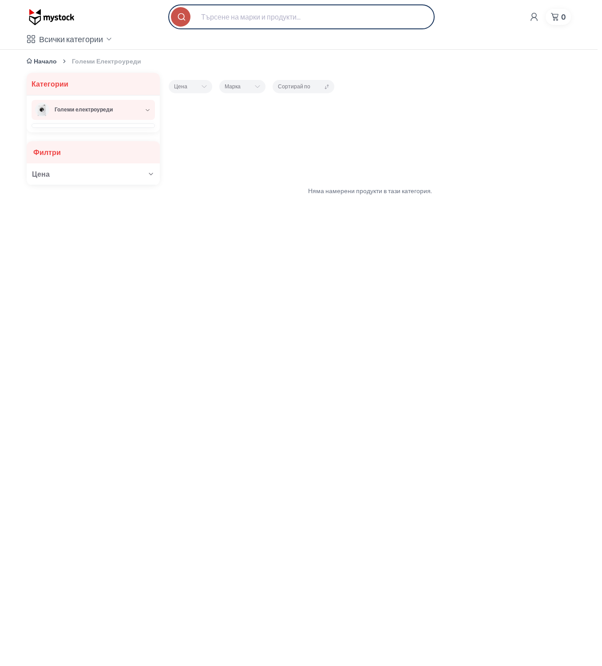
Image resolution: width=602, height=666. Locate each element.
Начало (45, 61)
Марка (233, 86)
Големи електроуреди (84, 109)
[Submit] (181, 17)
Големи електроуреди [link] (106, 61)
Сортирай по (294, 86)
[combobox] (301, 16)
